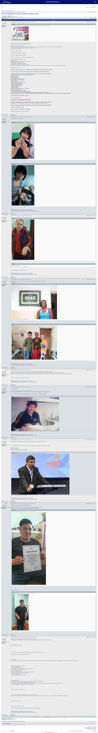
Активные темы (11, 10)
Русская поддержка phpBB (49, 732)
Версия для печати (4, 18)
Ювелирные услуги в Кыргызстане (20, 721)
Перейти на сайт (95, 2)
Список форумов (4, 721)
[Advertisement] (42, 6)
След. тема (94, 18)
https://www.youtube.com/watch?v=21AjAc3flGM (19, 449)
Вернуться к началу (4, 114)
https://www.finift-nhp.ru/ (15, 448)
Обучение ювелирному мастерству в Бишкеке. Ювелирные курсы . (20, 13)
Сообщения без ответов (4, 10)
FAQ (92, 6)
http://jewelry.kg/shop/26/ (42, 393)
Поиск (95, 6)
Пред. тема (91, 18)
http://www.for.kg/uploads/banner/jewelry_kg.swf (19, 210)
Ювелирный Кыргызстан (10, 721)
